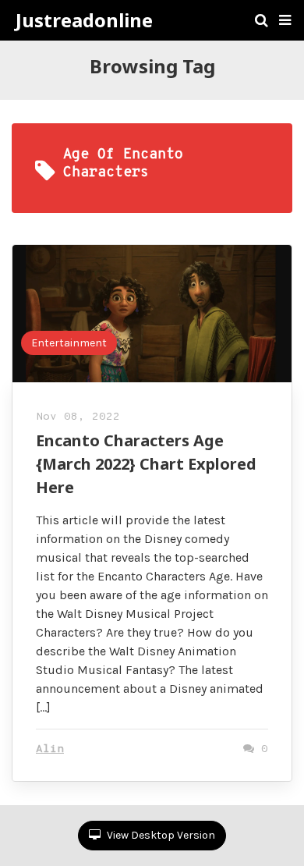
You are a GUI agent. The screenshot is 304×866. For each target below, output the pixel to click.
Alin (50, 749)
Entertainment (69, 343)
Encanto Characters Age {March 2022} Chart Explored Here (146, 464)
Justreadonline (84, 20)
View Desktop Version (159, 835)
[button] (285, 20)
